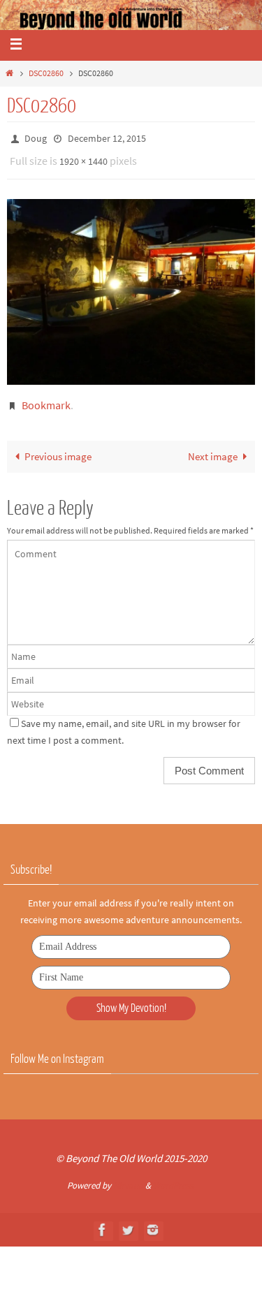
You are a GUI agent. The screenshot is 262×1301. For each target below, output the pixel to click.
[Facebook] (103, 1223)
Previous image (58, 449)
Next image (213, 449)
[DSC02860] (131, 285)
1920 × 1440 (83, 158)
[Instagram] (153, 1223)
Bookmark (46, 399)
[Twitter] (128, 1223)
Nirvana (128, 1179)
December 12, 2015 (107, 137)
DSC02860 (46, 73)
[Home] (9, 73)
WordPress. (174, 1179)
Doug (35, 137)
